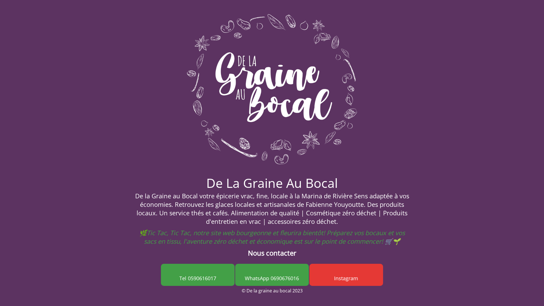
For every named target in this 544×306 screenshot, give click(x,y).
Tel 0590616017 (197, 278)
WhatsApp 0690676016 (272, 278)
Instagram (346, 278)
